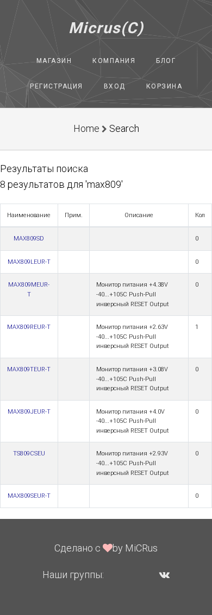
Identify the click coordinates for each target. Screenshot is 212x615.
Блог (166, 61)
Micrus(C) (106, 28)
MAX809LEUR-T (29, 261)
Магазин (54, 61)
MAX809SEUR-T (29, 495)
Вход (115, 86)
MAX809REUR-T (29, 327)
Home (86, 128)
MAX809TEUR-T (29, 369)
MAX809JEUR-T (29, 411)
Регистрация (56, 86)
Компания (113, 61)
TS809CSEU (29, 453)
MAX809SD (29, 238)
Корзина (164, 86)
